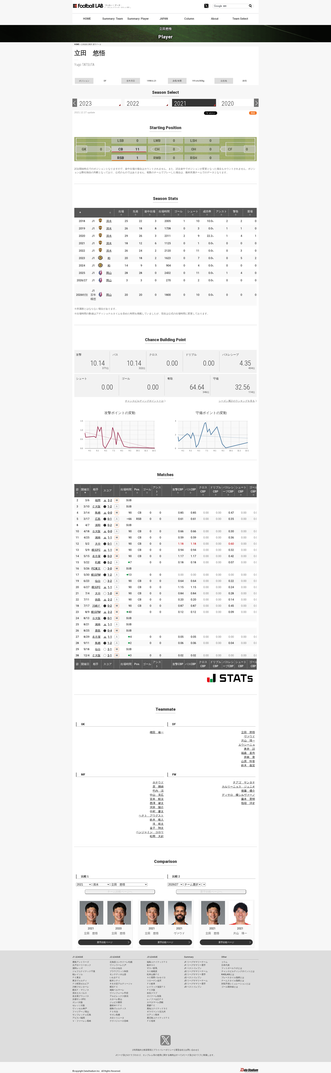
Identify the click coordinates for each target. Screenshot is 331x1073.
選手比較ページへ (211, 891)
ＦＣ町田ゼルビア (80, 984)
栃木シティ (115, 980)
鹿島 (98, 630)
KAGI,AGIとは (227, 974)
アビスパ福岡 (78, 1018)
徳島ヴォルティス (118, 1008)
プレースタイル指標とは (232, 977)
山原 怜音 (248, 761)
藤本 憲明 (248, 799)
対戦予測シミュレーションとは (235, 984)
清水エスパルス (79, 993)
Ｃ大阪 (96, 506)
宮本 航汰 (157, 799)
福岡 (98, 500)
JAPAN (163, 18)
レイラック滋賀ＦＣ (156, 987)
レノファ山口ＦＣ (155, 999)
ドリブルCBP (215, 489)
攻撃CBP (177, 489)
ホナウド (158, 782)
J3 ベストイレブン (193, 987)
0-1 (110, 519)
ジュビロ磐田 (116, 1002)
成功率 (207, 211)
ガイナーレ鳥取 (154, 996)
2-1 (110, 649)
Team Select (240, 18)
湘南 (98, 537)
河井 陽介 (157, 807)
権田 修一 (157, 732)
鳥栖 (98, 512)
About (214, 18)
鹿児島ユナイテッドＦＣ (158, 1018)
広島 (98, 519)
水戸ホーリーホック (81, 965)
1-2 (110, 506)
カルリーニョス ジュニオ (238, 786)
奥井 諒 (249, 748)
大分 (98, 543)
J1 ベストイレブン (193, 968)
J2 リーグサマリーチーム (196, 971)
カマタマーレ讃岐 (155, 1002)
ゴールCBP (253, 489)
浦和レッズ (77, 968)
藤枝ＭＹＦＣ (116, 1005)
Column (189, 18)
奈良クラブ (152, 993)
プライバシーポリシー (163, 1050)
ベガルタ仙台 (116, 968)
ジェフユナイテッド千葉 (83, 971)
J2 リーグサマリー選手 (195, 974)
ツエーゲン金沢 (154, 980)
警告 (235, 211)
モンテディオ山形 (118, 974)
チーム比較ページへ (119, 891)
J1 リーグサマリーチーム (196, 962)
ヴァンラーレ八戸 (118, 965)
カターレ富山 (116, 999)
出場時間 (164, 211)
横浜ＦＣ (114, 987)
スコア (107, 490)
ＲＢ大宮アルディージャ (121, 984)
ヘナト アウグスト (151, 815)
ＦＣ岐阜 (151, 984)
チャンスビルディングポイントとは (144, 401)
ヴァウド (249, 736)
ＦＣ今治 (114, 1011)
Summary (188, 957)
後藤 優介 (248, 790)
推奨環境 (147, 1050)
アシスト (221, 211)
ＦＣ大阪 (151, 990)
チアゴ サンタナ (244, 782)
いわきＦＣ (115, 977)
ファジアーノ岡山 (80, 1011)
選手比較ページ (105, 942)
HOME (87, 18)
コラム (224, 962)
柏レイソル (77, 974)
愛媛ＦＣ (151, 1005)
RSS (253, 113)
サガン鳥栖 (115, 1015)
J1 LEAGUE (77, 957)
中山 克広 (157, 795)
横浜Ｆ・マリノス (80, 990)
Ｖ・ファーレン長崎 (81, 1021)
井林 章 (249, 757)
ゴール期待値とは (229, 987)
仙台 (98, 581)
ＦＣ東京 (76, 977)
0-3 (110, 556)
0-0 (110, 512)
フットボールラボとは (231, 968)
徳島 (98, 599)
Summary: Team (112, 18)
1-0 (110, 593)
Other (224, 957)
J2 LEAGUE (115, 957)
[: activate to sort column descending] (80, 212)
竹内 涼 (158, 790)
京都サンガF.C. (79, 999)
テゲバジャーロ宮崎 (119, 1021)
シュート (192, 211)
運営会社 (179, 1050)
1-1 (110, 537)
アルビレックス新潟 (119, 996)
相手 (95, 489)
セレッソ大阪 (78, 1005)
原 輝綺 (158, 786)
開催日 (85, 489)
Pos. (137, 489)
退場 (250, 211)
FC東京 (96, 568)
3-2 (110, 581)
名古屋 (96, 556)
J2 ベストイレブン (193, 977)
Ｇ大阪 (96, 531)
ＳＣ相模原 (152, 971)
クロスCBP (203, 489)
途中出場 (149, 211)
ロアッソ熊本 (153, 1015)
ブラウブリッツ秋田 (119, 971)
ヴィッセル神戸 (79, 1008)
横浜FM (96, 574)
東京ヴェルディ (79, 980)
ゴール (178, 211)
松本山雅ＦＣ (153, 974)
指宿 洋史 (248, 803)
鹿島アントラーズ (80, 962)
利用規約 (137, 1050)
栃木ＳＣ (151, 965)
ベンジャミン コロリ (150, 832)
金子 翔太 (157, 828)
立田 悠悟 (248, 732)
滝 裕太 (158, 823)
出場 (121, 211)
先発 (135, 211)
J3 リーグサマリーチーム (196, 980)
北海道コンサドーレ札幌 (121, 962)
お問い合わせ (191, 1050)
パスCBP (190, 489)
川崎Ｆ (96, 605)
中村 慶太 (157, 811)
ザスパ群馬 (152, 968)
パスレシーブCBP (228, 489)
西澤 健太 (157, 803)
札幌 (98, 562)
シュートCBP (240, 489)
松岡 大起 (157, 836)
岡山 (109, 273)
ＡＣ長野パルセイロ (156, 977)
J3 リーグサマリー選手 (195, 984)
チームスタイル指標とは (232, 980)
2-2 (110, 500)
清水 (109, 221)
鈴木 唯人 (157, 819)
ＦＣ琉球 (151, 1021)
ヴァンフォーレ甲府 (119, 993)
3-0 (110, 568)
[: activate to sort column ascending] (89, 212)
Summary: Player (138, 18)
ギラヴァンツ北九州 (156, 1011)
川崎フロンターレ (80, 987)
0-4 (110, 630)
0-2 (110, 525)
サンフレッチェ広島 (81, 1015)
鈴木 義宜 (248, 765)
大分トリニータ (117, 1018)
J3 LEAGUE (152, 957)
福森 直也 (248, 753)
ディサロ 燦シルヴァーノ (238, 795)
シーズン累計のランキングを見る (237, 401)
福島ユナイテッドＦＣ (157, 962)
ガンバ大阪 (77, 1002)
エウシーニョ (246, 744)
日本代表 (225, 965)
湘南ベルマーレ (117, 990)
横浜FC (96, 550)
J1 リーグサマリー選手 (195, 965)
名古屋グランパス (80, 996)
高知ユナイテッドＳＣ (157, 1008)
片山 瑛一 (248, 740)
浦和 (98, 525)
